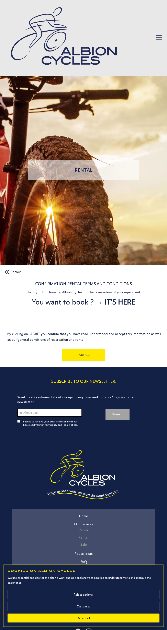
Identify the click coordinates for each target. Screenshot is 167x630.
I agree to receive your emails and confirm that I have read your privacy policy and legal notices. (50, 423)
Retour (16, 272)
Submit (117, 414)
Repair (83, 530)
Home (83, 516)
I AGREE (83, 355)
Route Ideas (84, 554)
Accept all (83, 618)
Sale (83, 544)
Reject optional (83, 594)
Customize (83, 606)
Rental (83, 537)
